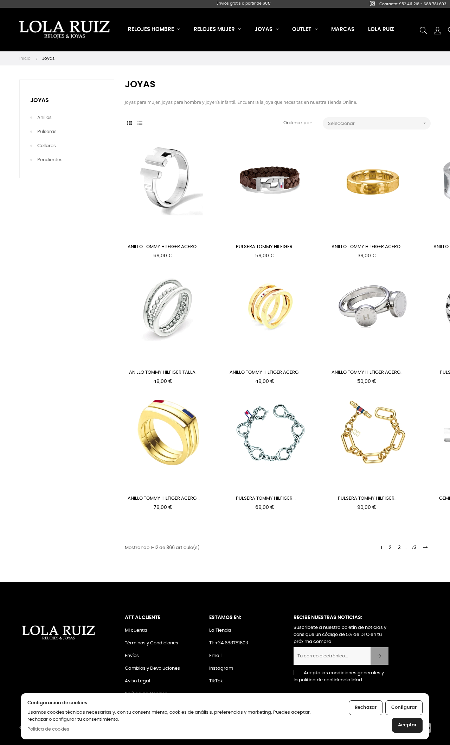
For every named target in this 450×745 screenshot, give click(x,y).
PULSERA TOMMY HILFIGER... (266, 247)
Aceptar (407, 725)
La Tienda (220, 630)
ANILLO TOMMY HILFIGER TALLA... (164, 372)
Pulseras (47, 132)
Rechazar (366, 707)
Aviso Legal (137, 681)
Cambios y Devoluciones (152, 668)
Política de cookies (48, 729)
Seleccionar (378, 123)
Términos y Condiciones (151, 643)
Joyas (39, 100)
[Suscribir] (379, 656)
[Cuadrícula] (129, 123)
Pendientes (50, 160)
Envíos (132, 656)
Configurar (404, 707)
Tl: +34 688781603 (228, 643)
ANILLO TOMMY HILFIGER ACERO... (164, 247)
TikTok (216, 681)
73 (414, 547)
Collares (46, 146)
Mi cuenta (136, 630)
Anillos (44, 117)
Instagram (221, 668)
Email (215, 656)
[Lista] (139, 123)
